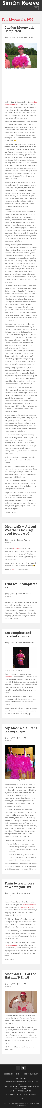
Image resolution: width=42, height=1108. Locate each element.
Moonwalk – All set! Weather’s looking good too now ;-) (20, 530)
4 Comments (29, 643)
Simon (20, 37)
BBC (13, 569)
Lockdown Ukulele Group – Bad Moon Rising (21, 1094)
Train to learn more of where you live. (19, 885)
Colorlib (31, 1103)
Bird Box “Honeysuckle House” (27, 1074)
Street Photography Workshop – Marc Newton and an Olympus (22, 1087)
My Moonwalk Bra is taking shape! (21, 729)
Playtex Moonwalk (29, 904)
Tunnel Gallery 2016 (25, 1091)
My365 (12, 1091)
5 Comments (30, 37)
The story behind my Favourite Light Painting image (22, 1083)
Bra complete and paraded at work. (18, 634)
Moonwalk (17, 548)
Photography (21, 1078)
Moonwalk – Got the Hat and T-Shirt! (20, 975)
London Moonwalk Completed (19, 29)
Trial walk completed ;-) (21, 585)
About (21, 1099)
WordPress (22, 1106)
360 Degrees (8, 1074)
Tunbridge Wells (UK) (27, 907)
